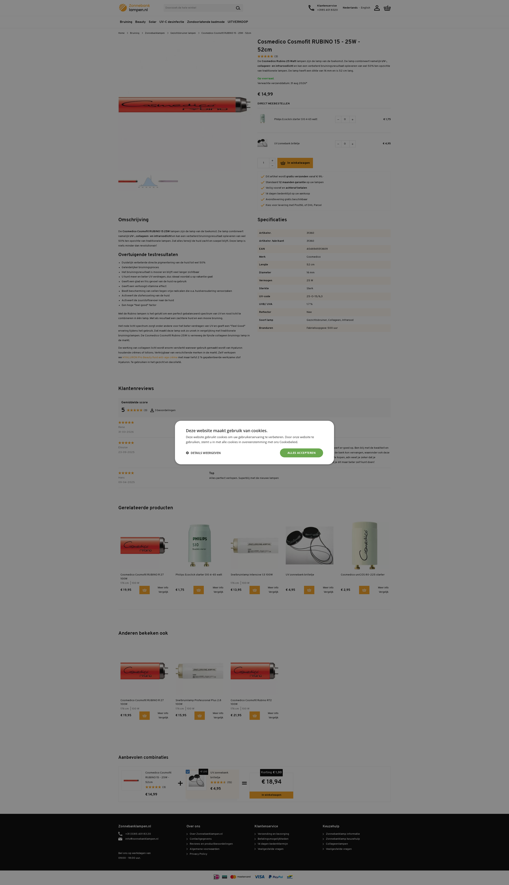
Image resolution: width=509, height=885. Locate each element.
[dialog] (254, 442)
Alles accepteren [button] (302, 453)
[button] (203, 453)
